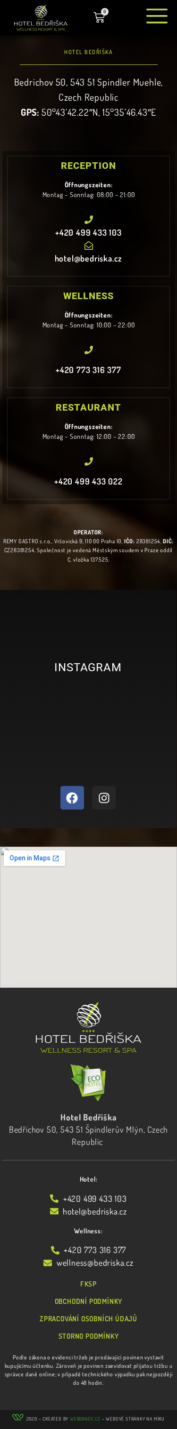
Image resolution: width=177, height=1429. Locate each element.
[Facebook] (72, 798)
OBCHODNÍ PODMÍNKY (89, 1301)
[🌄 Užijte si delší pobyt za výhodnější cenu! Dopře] (124, 707)
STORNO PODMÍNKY (89, 1336)
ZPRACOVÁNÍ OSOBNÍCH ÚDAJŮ (88, 1318)
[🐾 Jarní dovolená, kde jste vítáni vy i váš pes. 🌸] (52, 749)
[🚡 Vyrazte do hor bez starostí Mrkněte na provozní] (52, 707)
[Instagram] (104, 798)
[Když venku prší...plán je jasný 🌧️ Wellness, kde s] (124, 749)
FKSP (88, 1283)
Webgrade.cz (85, 1418)
